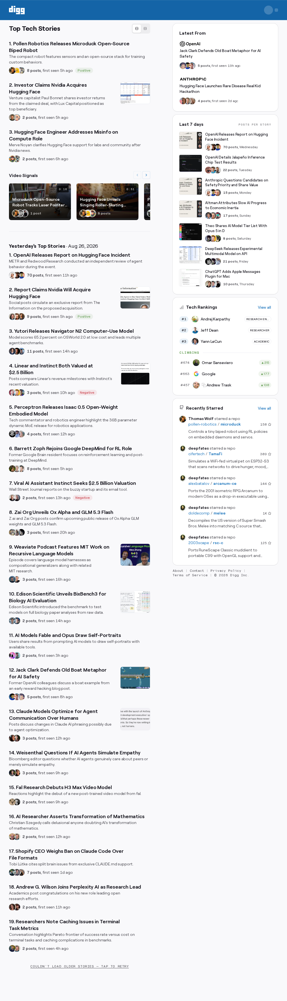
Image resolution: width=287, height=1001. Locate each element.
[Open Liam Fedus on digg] (213, 170)
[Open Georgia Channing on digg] (192, 101)
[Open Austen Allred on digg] (16, 392)
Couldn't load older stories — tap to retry (79, 966)
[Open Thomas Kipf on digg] (16, 468)
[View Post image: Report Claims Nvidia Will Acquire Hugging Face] (135, 297)
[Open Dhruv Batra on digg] (16, 351)
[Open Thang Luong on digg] (21, 468)
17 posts (230, 216)
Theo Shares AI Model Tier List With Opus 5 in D (236, 228)
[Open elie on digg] (21, 696)
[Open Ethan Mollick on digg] (217, 215)
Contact (197, 571)
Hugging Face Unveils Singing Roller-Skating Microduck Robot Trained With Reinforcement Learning (104, 202)
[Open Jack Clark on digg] (16, 696)
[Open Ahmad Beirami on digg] (12, 948)
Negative (87, 393)
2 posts (29, 117)
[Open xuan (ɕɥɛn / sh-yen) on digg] (12, 772)
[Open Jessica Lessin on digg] (21, 316)
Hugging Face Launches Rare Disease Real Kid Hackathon (220, 89)
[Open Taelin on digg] (217, 238)
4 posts (34, 434)
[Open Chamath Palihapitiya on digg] (21, 872)
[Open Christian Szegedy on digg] (12, 836)
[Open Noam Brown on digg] (16, 275)
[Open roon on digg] (21, 275)
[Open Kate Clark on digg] (16, 497)
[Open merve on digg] (12, 158)
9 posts (34, 316)
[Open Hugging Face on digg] (16, 70)
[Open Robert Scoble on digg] (12, 434)
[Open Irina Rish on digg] (12, 907)
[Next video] (146, 175)
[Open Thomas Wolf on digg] (12, 70)
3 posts (34, 392)
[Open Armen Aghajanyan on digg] (16, 434)
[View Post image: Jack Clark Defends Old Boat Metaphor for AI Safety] (135, 678)
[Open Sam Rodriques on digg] (16, 620)
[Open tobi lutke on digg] (12, 872)
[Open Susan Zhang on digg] (208, 170)
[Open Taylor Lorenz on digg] (16, 738)
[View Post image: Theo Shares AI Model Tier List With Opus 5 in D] (190, 231)
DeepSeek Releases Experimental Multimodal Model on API (233, 251)
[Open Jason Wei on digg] (12, 468)
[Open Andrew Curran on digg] (20, 213)
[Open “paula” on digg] (183, 101)
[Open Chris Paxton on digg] (21, 434)
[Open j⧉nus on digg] (12, 655)
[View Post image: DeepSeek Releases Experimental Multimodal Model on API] (190, 254)
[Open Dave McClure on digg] (16, 117)
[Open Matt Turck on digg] (16, 316)
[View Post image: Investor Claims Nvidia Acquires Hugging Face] (135, 93)
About (178, 571)
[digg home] (17, 10)
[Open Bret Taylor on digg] (12, 497)
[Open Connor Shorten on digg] (16, 579)
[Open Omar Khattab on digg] (12, 579)
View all (264, 307)
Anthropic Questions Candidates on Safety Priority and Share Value (236, 182)
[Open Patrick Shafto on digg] (16, 907)
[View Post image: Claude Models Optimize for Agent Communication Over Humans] (135, 719)
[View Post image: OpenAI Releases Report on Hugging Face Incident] (190, 140)
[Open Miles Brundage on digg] (12, 275)
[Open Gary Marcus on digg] (217, 192)
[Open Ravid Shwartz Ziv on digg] (12, 620)
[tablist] (141, 28)
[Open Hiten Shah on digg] (21, 392)
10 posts (230, 284)
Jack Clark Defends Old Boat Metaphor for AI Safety (220, 53)
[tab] (137, 29)
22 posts (230, 170)
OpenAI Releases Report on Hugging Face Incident (236, 136)
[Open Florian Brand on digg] (16, 158)
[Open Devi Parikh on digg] (12, 351)
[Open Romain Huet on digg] (213, 284)
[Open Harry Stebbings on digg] (12, 117)
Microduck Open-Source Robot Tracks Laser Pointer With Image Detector (38, 202)
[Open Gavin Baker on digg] (217, 170)
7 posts (34, 872)
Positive (84, 70)
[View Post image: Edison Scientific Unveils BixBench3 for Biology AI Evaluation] (135, 602)
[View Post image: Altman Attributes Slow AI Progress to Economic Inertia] (190, 208)
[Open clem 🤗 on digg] (187, 101)
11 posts (35, 351)
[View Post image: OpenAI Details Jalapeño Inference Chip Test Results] (190, 163)
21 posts (230, 261)
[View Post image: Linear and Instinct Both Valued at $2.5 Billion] (135, 373)
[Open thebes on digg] (16, 655)
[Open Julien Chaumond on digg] (16, 872)
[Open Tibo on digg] (208, 284)
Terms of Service (190, 575)
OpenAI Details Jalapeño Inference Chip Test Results (235, 159)
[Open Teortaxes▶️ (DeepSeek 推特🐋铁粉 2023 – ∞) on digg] (208, 238)
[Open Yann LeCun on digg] (208, 215)
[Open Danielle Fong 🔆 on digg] (12, 738)
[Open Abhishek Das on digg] (21, 351)
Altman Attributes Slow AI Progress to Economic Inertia (236, 205)
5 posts (34, 697)
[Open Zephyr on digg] (21, 532)
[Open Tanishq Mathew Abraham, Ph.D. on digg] (217, 261)
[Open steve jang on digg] (16, 802)
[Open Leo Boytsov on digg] (12, 316)
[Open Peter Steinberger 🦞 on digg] (12, 392)
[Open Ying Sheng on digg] (16, 532)
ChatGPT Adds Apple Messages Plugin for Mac (232, 274)
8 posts (34, 70)
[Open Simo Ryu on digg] (12, 802)
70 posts (35, 275)
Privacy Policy (225, 571)
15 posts (230, 193)
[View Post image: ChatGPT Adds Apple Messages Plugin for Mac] (190, 277)
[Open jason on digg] (24, 213)
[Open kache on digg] (208, 261)
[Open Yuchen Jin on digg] (21, 70)
